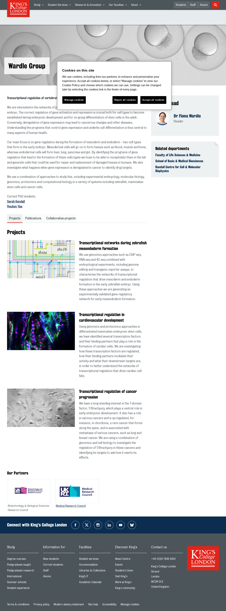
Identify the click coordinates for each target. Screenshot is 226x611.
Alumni (204, 5)
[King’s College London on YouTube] (120, 525)
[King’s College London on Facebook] (75, 525)
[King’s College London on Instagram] (98, 525)
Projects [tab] (14, 218)
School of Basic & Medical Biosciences (179, 161)
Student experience (23, 589)
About (137, 6)
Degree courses (23, 559)
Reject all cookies (125, 100)
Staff (193, 5)
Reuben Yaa (14, 206)
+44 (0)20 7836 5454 (163, 558)
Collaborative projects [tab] (61, 218)
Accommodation (95, 565)
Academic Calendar (95, 583)
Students (181, 5)
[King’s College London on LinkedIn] (109, 525)
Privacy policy (41, 604)
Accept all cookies (153, 100)
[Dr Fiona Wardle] (164, 118)
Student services (95, 559)
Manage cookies (130, 604)
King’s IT (95, 577)
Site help (93, 604)
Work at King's (131, 583)
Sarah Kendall (16, 201)
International (23, 577)
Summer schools (23, 583)
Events (131, 565)
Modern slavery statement (69, 604)
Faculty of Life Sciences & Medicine (177, 155)
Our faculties (119, 6)
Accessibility (109, 604)
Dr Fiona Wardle (187, 116)
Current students (59, 565)
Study (40, 6)
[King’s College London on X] (86, 525)
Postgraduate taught (23, 565)
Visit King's (131, 577)
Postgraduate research (23, 571)
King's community (131, 589)
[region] (114, 85)
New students (59, 559)
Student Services (60, 6)
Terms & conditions (18, 604)
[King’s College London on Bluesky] (132, 525)
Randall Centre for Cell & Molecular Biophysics (178, 169)
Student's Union (131, 571)
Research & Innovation (91, 6)
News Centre (131, 559)
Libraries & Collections (95, 571)
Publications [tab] (33, 218)
